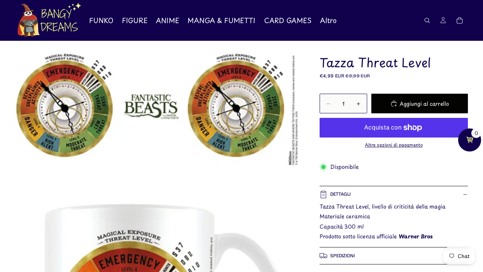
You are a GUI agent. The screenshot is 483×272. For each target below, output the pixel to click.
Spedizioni (342, 256)
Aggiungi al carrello (424, 104)
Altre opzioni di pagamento (394, 145)
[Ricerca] (427, 20)
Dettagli (340, 194)
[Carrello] (459, 20)
